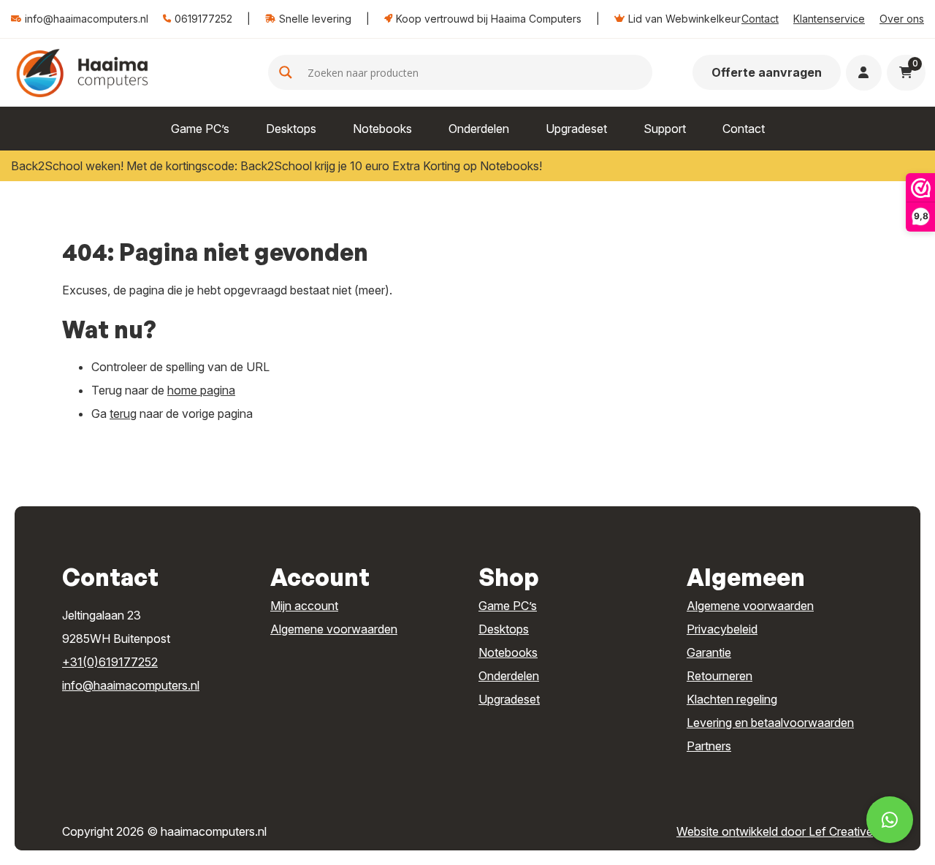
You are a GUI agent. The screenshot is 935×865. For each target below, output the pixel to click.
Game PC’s (200, 128)
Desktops (291, 128)
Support (665, 128)
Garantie (709, 652)
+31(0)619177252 (110, 662)
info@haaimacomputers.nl (130, 685)
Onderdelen (479, 128)
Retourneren (719, 675)
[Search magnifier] (285, 72)
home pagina (201, 390)
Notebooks (382, 128)
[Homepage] (82, 71)
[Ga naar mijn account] (863, 73)
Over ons (901, 18)
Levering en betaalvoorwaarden (770, 722)
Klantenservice (829, 18)
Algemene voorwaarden (333, 629)
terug (123, 413)
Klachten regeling (732, 699)
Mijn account (304, 605)
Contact (760, 18)
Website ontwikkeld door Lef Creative (774, 831)
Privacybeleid (722, 629)
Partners (709, 746)
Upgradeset (576, 128)
